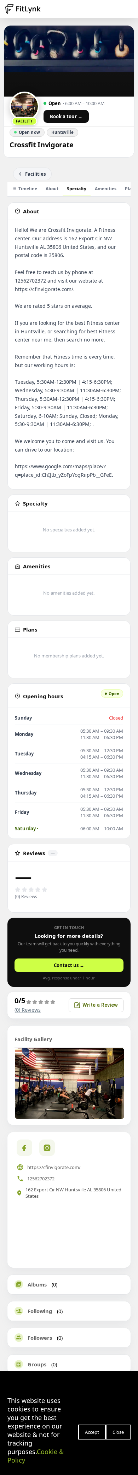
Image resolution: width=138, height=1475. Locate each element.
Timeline (27, 189)
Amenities (105, 189)
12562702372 (40, 1178)
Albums (37, 1284)
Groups (37, 1364)
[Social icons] (47, 1148)
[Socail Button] (24, 1148)
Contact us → (69, 965)
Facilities (35, 174)
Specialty (76, 189)
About (52, 189)
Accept (92, 1432)
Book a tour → (66, 116)
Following (40, 1311)
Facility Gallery (33, 1039)
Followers (40, 1337)
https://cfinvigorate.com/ (54, 1167)
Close (118, 1432)
